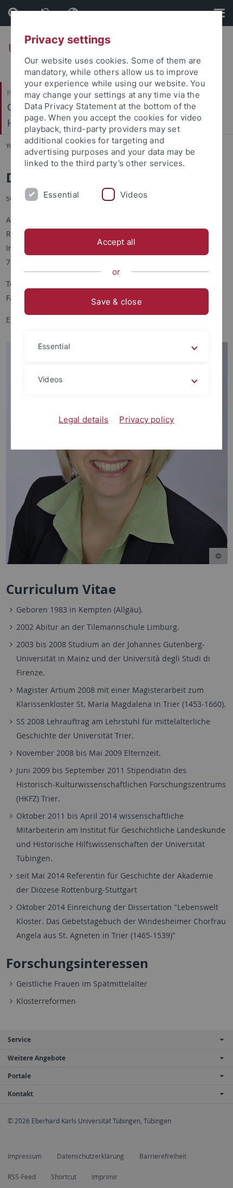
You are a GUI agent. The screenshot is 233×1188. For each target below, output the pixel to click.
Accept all (116, 242)
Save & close (116, 301)
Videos (133, 194)
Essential (61, 194)
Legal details (83, 419)
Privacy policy (146, 419)
